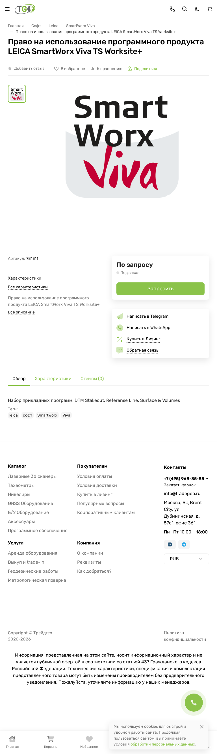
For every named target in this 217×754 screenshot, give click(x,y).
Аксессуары (21, 521)
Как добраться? (94, 571)
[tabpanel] (108, 408)
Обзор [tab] (19, 378)
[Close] (201, 726)
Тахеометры (21, 485)
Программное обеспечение (38, 530)
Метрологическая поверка (37, 580)
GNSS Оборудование (30, 503)
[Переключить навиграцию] (7, 9)
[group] (122, 170)
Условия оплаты (94, 476)
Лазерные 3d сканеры (32, 476)
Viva (66, 415)
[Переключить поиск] (185, 9)
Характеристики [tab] (53, 378)
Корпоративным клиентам (106, 512)
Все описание (21, 312)
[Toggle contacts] (172, 9)
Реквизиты (89, 562)
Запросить (160, 289)
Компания (88, 543)
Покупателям (92, 466)
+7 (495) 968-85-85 (184, 478)
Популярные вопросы (100, 503)
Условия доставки (97, 485)
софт (27, 415)
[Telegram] (184, 544)
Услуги (15, 543)
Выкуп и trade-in (26, 562)
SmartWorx (47, 415)
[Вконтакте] (170, 544)
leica (13, 415)
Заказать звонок (180, 485)
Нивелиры (19, 494)
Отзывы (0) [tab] (92, 378)
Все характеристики (28, 287)
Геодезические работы (33, 571)
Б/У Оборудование (28, 512)
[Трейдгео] (25, 9)
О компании (90, 553)
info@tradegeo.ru (182, 493)
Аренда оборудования (32, 553)
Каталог (17, 466)
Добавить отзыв (29, 68)
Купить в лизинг (94, 494)
